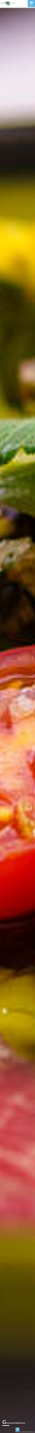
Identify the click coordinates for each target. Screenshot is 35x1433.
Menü (31, 5)
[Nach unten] (17, 1429)
